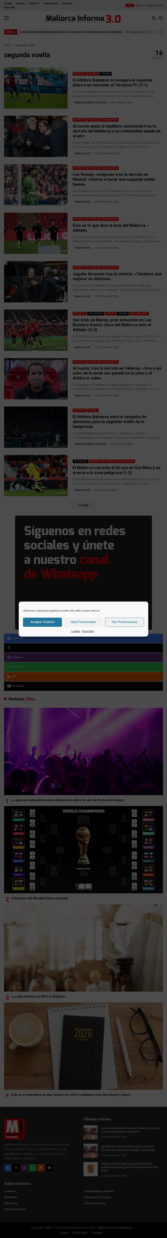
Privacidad (88, 631)
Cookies (75, 631)
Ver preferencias (124, 622)
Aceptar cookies (43, 622)
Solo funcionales (83, 622)
